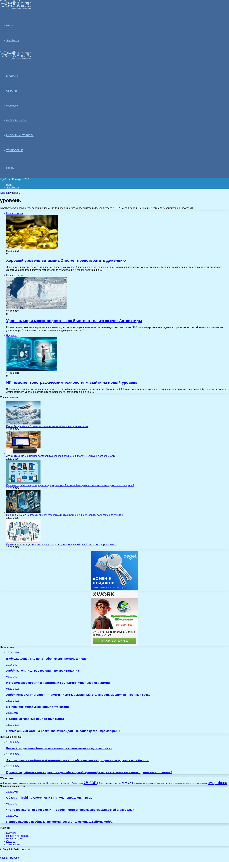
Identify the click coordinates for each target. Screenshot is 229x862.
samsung (66, 783)
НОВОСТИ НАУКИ (16, 120)
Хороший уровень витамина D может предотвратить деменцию (66, 260)
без (120, 783)
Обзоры (10, 841)
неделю (169, 783)
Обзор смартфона (107, 783)
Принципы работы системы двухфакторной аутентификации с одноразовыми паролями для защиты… (65, 515)
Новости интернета (19, 135)
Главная (5, 192)
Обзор (90, 782)
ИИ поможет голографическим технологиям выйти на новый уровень (72, 382)
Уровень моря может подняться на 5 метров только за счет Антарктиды (74, 321)
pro (60, 783)
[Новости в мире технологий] (16, 8)
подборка (192, 783)
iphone (50, 783)
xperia (80, 783)
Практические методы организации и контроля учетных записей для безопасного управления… (61, 544)
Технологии (13, 844)
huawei (43, 783)
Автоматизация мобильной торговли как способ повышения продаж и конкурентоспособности (60, 456)
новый (177, 783)
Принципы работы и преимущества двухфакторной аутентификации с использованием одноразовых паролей (70, 485)
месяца (160, 783)
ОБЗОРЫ (11, 90)
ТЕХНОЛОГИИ (14, 150)
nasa (56, 783)
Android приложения (17, 783)
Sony (74, 783)
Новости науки (14, 838)
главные (138, 783)
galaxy (35, 783)
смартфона (217, 783)
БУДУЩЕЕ (12, 105)
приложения (201, 783)
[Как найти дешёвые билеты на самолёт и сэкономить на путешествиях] (23, 423)
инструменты (149, 783)
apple (29, 783)
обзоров (184, 783)
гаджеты (127, 783)
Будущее (11, 833)
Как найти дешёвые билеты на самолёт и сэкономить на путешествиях (47, 426)
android (3, 783)
